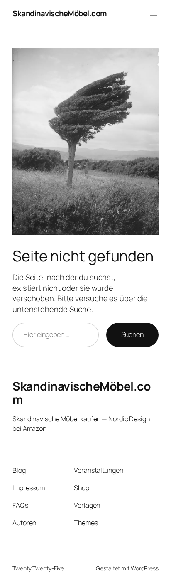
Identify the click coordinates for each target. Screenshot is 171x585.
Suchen (132, 334)
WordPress (145, 568)
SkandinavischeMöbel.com (59, 13)
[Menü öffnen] (154, 14)
